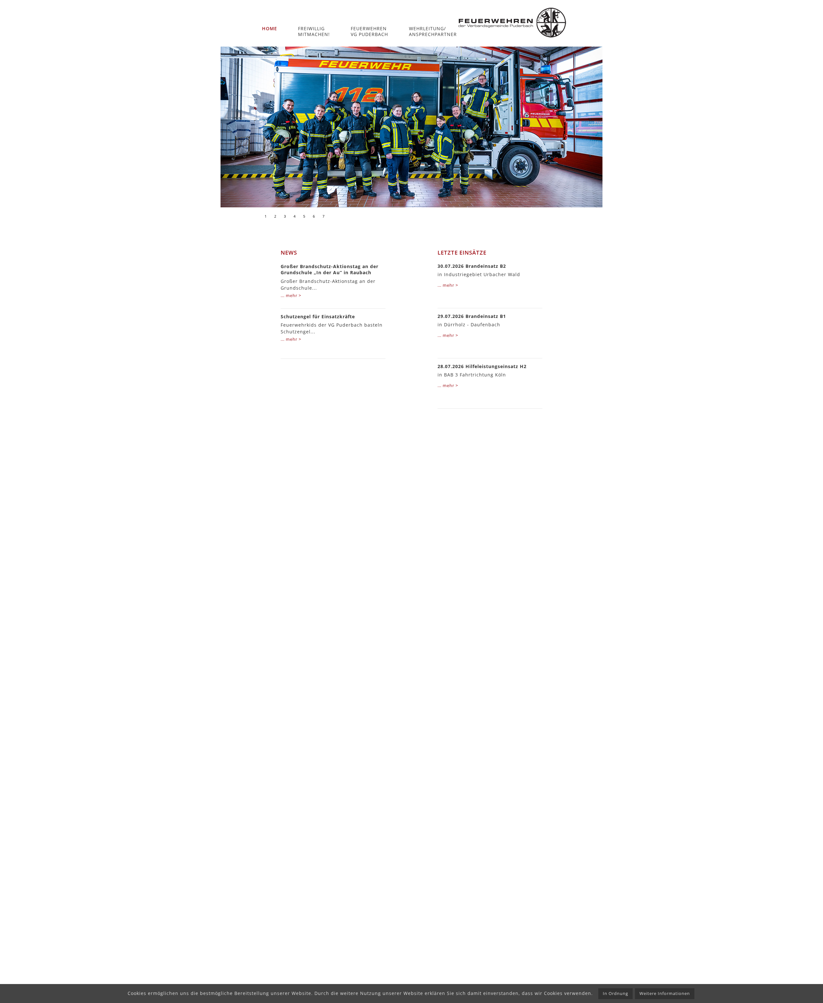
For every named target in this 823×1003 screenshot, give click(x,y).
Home (269, 29)
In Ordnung (615, 993)
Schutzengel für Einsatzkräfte (318, 316)
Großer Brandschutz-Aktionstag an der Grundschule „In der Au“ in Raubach (329, 269)
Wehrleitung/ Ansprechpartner (433, 31)
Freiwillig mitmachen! (314, 31)
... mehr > (291, 295)
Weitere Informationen (664, 993)
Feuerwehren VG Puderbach (369, 31)
